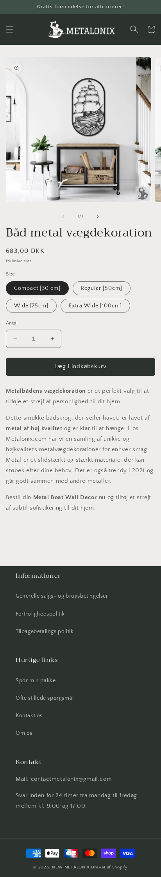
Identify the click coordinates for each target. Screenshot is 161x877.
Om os (24, 733)
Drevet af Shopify (109, 867)
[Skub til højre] (97, 216)
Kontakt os (29, 716)
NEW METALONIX (71, 867)
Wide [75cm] (31, 306)
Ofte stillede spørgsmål (45, 698)
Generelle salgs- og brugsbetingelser (62, 596)
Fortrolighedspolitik (40, 614)
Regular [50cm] (101, 288)
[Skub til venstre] (63, 216)
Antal (12, 323)
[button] (9, 29)
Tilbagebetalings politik (44, 631)
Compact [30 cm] (37, 288)
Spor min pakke (35, 681)
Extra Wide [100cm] (95, 306)
